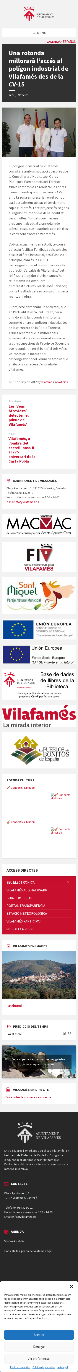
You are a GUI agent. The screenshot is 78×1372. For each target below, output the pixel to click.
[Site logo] (39, 20)
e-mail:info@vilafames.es (22, 502)
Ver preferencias (39, 1359)
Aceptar (39, 1335)
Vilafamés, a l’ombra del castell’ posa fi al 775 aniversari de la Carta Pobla (22, 450)
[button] (71, 1286)
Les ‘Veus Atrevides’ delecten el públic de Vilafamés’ (19, 415)
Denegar (39, 1347)
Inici (11, 95)
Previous (15, 401)
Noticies (62, 382)
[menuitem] (39, 882)
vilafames (47, 382)
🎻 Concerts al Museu (20, 788)
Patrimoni (14, 1006)
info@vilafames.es (24, 1217)
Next (11, 433)
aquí (49, 1251)
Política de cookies (20, 1367)
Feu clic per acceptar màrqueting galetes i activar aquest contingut (39, 1061)
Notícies (23, 95)
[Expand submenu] (68, 882)
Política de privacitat (43, 1367)
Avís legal (62, 1367)
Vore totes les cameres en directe (28, 1097)
